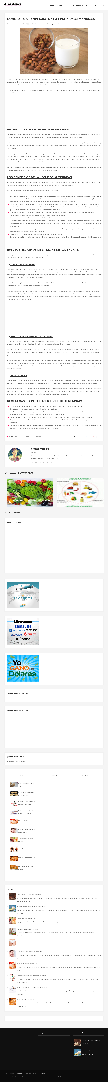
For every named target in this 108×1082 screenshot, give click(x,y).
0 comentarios (39, 24)
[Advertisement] (54, 109)
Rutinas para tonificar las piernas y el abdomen (32, 987)
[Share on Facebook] (80, 437)
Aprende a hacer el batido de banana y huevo (31, 906)
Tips (87, 5)
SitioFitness (40, 449)
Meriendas (59, 24)
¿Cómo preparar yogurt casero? (27, 918)
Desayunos (53, 24)
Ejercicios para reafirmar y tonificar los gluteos (32, 975)
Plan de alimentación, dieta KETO (79, 503)
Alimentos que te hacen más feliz (27, 929)
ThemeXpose (41, 1073)
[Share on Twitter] (86, 437)
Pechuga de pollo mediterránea (27, 963)
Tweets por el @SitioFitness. (16, 761)
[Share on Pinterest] (93, 437)
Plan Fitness (62, 5)
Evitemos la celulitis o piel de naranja (28, 941)
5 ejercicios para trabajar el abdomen (29, 895)
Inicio (51, 5)
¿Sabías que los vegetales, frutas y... (29, 502)
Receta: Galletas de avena (26, 857)
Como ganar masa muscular (27, 848)
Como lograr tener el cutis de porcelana (29, 952)
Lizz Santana (15, 24)
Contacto (97, 5)
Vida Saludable (77, 5)
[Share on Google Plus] (100, 437)
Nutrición (65, 24)
